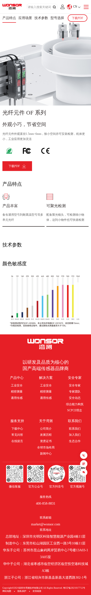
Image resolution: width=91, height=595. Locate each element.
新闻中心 (46, 453)
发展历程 (46, 434)
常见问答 (17, 434)
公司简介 (46, 428)
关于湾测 (46, 421)
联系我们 (75, 421)
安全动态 (75, 398)
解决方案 (46, 378)
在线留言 (17, 441)
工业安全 (17, 385)
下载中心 (17, 428)
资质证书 (46, 441)
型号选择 (57, 18)
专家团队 (75, 391)
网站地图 (6, 591)
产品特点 (9, 18)
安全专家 (75, 378)
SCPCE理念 (74, 410)
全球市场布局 (46, 447)
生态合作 (75, 441)
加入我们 (75, 434)
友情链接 (37, 591)
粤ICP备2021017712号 (74, 588)
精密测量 (17, 391)
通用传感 (17, 398)
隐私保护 (21, 591)
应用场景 (25, 18)
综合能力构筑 (74, 404)
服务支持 (17, 421)
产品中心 (17, 378)
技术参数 (41, 18)
